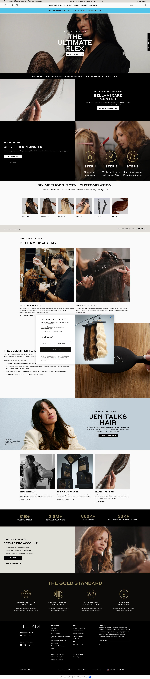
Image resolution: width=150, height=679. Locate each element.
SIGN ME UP (55, 350)
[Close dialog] (111, 316)
